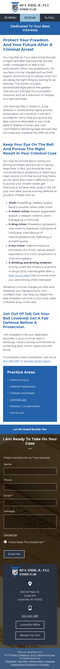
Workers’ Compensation (25, 406)
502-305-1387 (11, 361)
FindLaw (44, 664)
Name (7, 464)
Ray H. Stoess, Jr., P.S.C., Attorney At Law (33, 655)
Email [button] (31, 17)
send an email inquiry (37, 361)
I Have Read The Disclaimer (26, 542)
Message (9, 511)
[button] (10, 17)
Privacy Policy (36, 661)
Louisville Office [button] (30, 624)
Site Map (23, 661)
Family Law (17, 412)
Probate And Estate (22, 393)
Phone (8, 480)
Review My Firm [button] (30, 635)
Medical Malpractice (22, 386)
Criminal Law (18, 399)
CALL (51, 17)
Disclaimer (10, 535)
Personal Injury (19, 380)
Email (8, 495)
